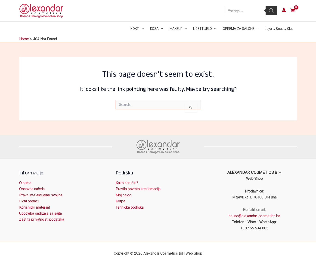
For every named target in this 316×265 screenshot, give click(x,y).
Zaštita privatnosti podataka (41, 219)
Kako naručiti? (127, 183)
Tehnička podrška (130, 207)
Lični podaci (29, 201)
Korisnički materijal (34, 207)
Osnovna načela (32, 189)
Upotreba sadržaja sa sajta (40, 213)
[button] (141, 29)
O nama (25, 183)
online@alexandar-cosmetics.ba (254, 216)
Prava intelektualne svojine (40, 195)
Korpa (120, 201)
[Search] (271, 10)
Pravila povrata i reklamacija (138, 189)
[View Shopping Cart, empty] (292, 11)
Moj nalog (123, 195)
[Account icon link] (284, 10)
